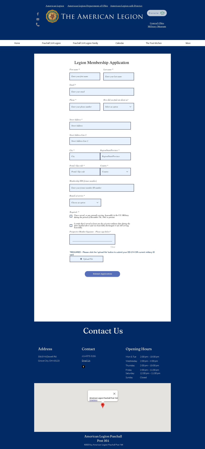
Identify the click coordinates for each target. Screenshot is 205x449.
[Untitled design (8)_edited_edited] (38, 24)
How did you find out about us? (115, 100)
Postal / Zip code (76, 166)
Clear (113, 247)
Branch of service (76, 196)
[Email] (38, 19)
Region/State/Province (109, 150)
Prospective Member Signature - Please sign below (90, 231)
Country (103, 166)
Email (72, 85)
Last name (107, 69)
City (71, 150)
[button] (51, 43)
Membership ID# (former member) (83, 181)
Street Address (75, 120)
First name (74, 69)
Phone (72, 100)
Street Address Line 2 (78, 135)
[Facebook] (38, 14)
